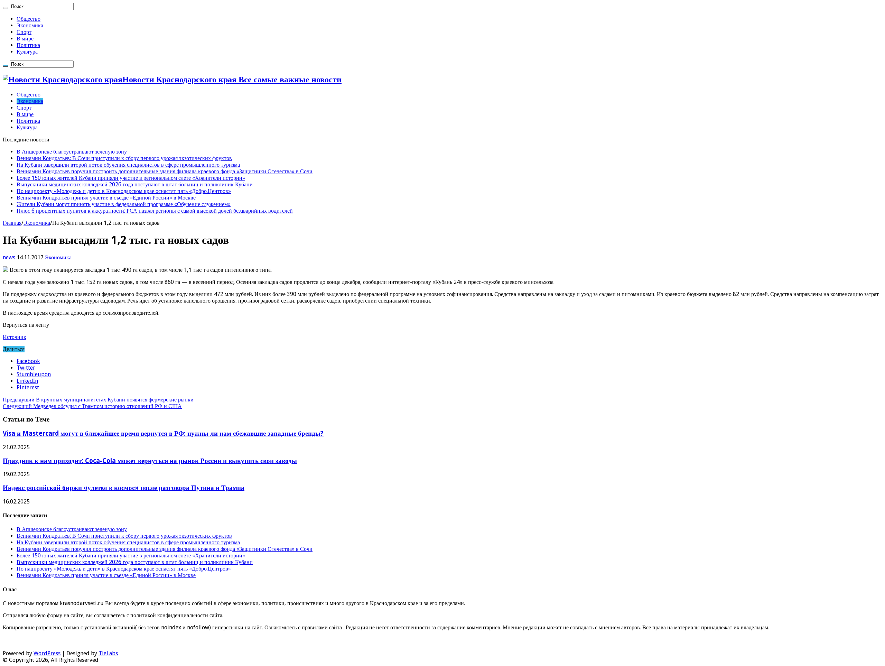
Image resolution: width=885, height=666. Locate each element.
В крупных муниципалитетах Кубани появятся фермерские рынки (98, 399)
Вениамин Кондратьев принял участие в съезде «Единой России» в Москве (106, 197)
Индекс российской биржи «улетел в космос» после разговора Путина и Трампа (123, 487)
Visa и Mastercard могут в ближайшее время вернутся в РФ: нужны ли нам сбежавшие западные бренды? (163, 433)
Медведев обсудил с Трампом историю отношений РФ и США (92, 406)
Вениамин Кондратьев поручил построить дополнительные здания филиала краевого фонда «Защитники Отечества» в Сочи (165, 171)
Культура (27, 51)
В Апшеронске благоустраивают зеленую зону (72, 151)
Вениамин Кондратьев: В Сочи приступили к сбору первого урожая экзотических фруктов (124, 158)
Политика (28, 45)
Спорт (24, 32)
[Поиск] (5, 8)
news (10, 257)
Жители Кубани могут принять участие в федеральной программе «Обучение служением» (124, 204)
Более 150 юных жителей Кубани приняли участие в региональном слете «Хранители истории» (131, 178)
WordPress (47, 653)
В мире (25, 38)
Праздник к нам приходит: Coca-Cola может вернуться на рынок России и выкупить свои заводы (150, 460)
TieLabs (108, 653)
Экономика (30, 25)
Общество (28, 19)
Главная (12, 223)
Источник (14, 337)
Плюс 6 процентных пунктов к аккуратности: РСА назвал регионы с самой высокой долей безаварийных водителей (155, 210)
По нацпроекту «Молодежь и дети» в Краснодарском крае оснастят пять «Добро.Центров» (124, 191)
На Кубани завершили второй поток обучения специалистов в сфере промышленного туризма (128, 164)
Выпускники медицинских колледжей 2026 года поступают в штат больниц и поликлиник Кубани (135, 184)
